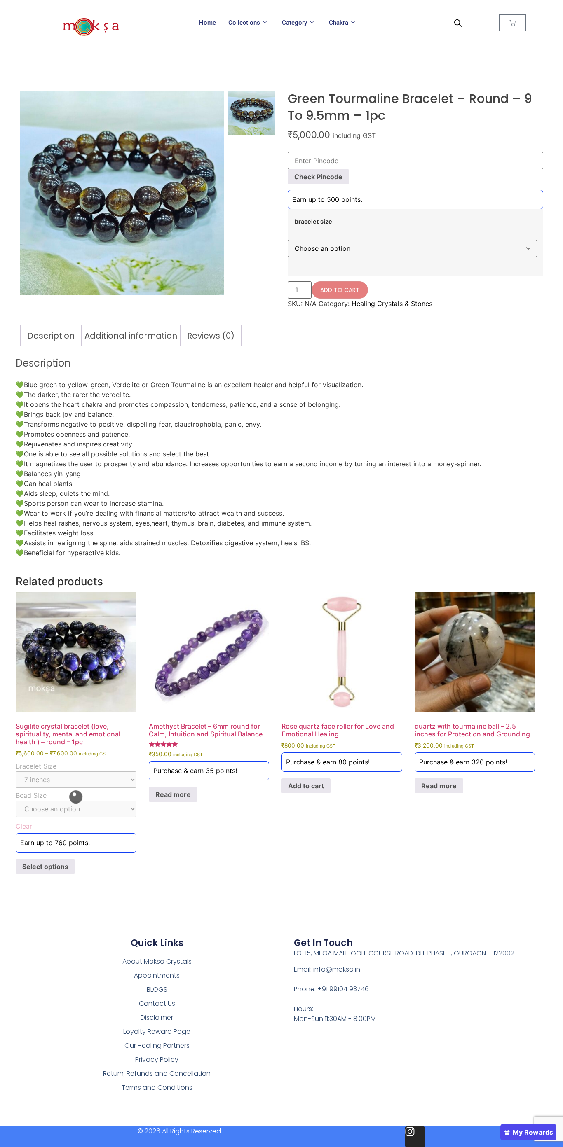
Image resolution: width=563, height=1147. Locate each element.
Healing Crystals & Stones (392, 303)
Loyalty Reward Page (156, 1031)
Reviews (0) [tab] (211, 335)
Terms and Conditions (157, 1087)
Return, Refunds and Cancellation (157, 1073)
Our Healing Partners (157, 1045)
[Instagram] (415, 1136)
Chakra (338, 22)
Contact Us (157, 1003)
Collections (244, 22)
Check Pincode (318, 177)
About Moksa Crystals (157, 961)
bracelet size (313, 221)
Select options (45, 866)
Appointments (157, 975)
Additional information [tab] (130, 335)
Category (294, 22)
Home (207, 22)
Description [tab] (51, 335)
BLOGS (157, 989)
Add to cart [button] (306, 786)
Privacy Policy (156, 1059)
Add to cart (339, 290)
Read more (173, 794)
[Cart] (512, 22)
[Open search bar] (458, 22)
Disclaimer (157, 1017)
